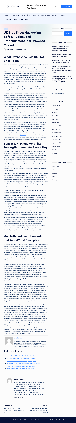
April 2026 (55, 119)
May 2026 (55, 116)
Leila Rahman (20, 379)
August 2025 (56, 146)
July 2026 (55, 109)
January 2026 (56, 129)
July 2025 (55, 150)
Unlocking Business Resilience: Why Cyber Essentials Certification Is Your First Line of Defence (62, 69)
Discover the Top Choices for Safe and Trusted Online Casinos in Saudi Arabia (61, 48)
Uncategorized (56, 180)
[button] (66, 6)
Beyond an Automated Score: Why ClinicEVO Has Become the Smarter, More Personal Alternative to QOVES (62, 79)
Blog (6, 28)
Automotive (55, 166)
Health (54, 176)
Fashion (54, 173)
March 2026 (55, 123)
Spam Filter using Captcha (36, 6)
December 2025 (57, 133)
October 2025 (56, 139)
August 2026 (56, 106)
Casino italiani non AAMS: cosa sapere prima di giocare (61, 55)
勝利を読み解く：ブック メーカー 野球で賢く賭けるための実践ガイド (62, 61)
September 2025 (57, 143)
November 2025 (57, 136)
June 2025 (55, 153)
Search (62, 29)
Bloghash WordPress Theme (59, 420)
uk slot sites (23, 135)
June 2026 (55, 112)
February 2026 (56, 126)
